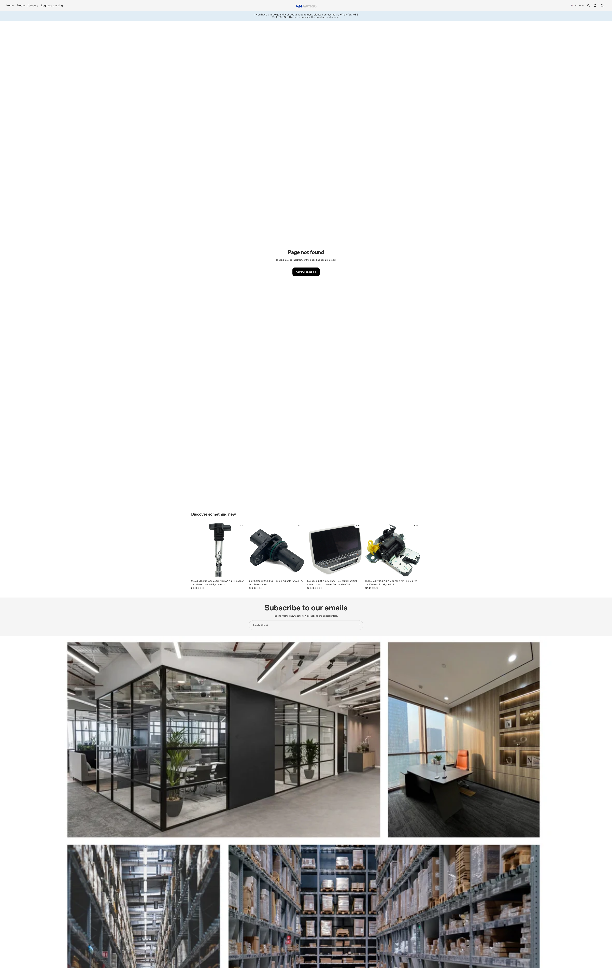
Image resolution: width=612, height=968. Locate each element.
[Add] (242, 573)
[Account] (595, 5)
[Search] (588, 5)
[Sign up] (358, 625)
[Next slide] (242, 549)
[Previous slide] (196, 549)
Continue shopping (306, 271)
